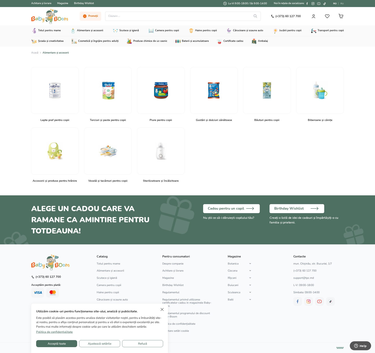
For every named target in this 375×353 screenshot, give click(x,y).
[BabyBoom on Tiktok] (324, 3)
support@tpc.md (303, 278)
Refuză (142, 344)
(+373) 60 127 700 (304, 271)
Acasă (34, 53)
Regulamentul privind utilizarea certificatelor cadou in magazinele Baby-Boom (186, 303)
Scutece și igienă (107, 278)
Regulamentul (170, 292)
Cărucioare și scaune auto (112, 299)
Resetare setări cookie (175, 331)
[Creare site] (340, 348)
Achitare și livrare (41, 3)
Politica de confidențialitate (178, 324)
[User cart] (341, 16)
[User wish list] (327, 16)
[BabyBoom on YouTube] (319, 3)
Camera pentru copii (109, 285)
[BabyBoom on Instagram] (313, 3)
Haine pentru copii (108, 292)
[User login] (313, 16)
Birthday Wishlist (84, 3)
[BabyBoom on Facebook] (307, 3)
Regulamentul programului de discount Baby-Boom (186, 314)
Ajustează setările (99, 344)
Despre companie (172, 263)
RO (335, 3)
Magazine (62, 3)
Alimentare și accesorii (110, 271)
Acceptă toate (57, 344)
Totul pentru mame (108, 263)
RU (342, 3)
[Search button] (255, 16)
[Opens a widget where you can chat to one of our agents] (360, 346)
